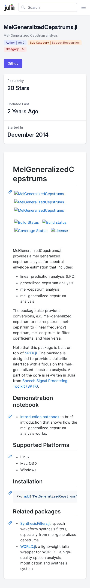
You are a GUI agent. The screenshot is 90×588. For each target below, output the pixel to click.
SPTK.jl (31, 353)
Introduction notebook (40, 416)
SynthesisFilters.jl (35, 523)
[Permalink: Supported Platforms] (10, 456)
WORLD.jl (28, 546)
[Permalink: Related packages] (10, 523)
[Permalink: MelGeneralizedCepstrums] (10, 192)
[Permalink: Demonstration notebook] (10, 416)
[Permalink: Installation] (10, 493)
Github (13, 63)
